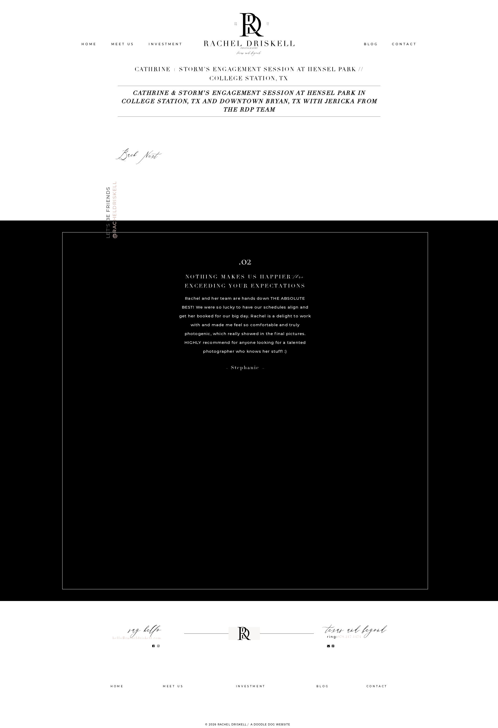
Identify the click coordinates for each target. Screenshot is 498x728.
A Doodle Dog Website (270, 724)
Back (127, 155)
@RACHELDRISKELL (114, 210)
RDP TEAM (173, 702)
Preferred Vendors (250, 709)
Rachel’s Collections (251, 694)
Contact (404, 44)
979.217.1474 (349, 637)
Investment (166, 44)
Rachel (173, 694)
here (168, 141)
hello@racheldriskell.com (137, 638)
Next (150, 157)
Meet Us (122, 44)
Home (89, 44)
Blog (371, 44)
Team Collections (251, 702)
